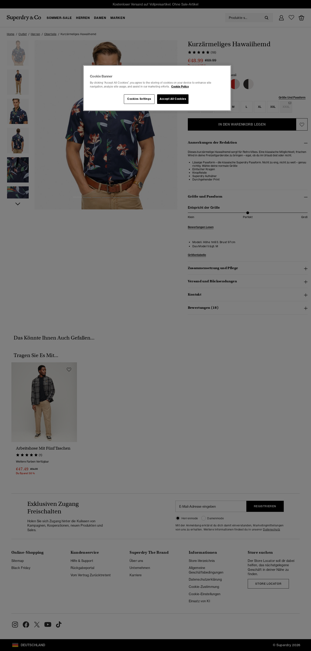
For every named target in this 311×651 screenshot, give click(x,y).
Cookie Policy (180, 86)
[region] (157, 88)
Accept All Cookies (173, 98)
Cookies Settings (139, 98)
